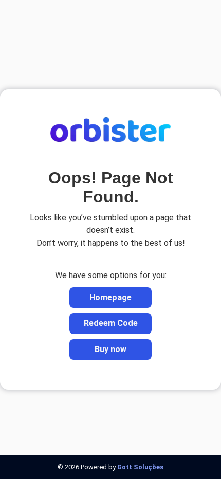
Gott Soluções (140, 467)
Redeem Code (111, 323)
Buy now (110, 349)
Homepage (110, 297)
